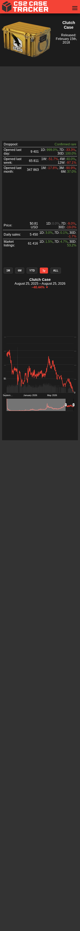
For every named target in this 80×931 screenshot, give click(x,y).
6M (20, 270)
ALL (55, 270)
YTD (32, 270)
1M (8, 270)
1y (43, 270)
